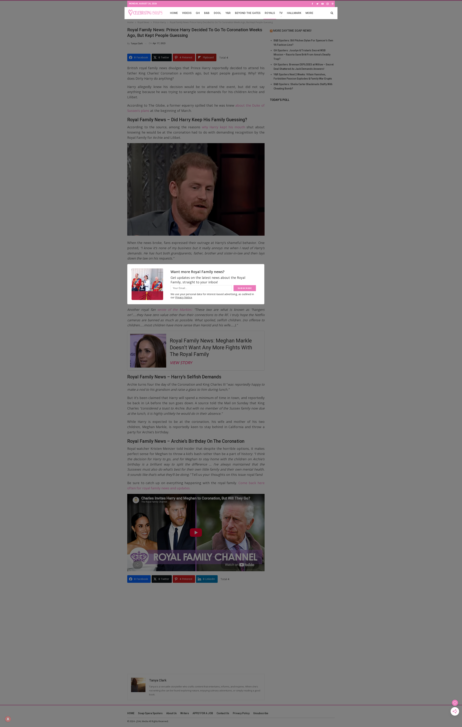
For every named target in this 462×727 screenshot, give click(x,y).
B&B (207, 13)
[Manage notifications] (8, 719)
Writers (184, 713)
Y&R (228, 13)
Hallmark (294, 13)
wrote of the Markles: (174, 309)
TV (281, 13)
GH (198, 13)
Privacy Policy (241, 713)
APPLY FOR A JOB (203, 713)
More (309, 13)
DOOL (217, 13)
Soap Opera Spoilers (150, 713)
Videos (186, 13)
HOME (174, 13)
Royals (270, 13)
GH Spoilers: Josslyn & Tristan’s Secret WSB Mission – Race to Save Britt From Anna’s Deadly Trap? (302, 55)
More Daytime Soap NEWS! (292, 30)
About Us (171, 713)
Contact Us (223, 713)
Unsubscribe (260, 713)
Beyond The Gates (247, 13)
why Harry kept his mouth (223, 127)
